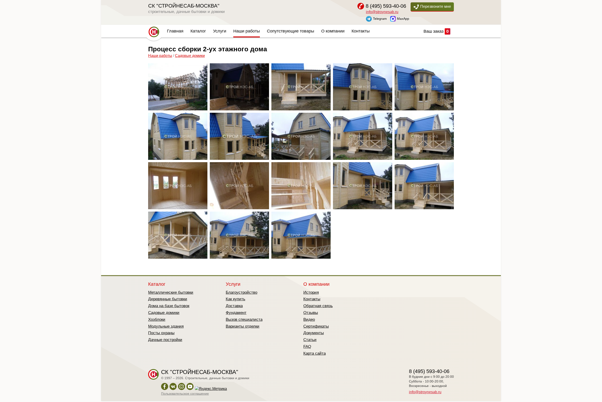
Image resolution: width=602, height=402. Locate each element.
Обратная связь (318, 306)
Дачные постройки (165, 340)
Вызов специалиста (244, 319)
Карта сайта (314, 353)
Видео (309, 319)
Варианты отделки (242, 326)
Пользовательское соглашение (185, 393)
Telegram (380, 18)
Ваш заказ (436, 31)
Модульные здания (166, 326)
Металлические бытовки (170, 292)
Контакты (361, 31)
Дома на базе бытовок (168, 306)
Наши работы (246, 31)
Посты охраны (161, 333)
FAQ (307, 346)
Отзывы (310, 312)
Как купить (235, 299)
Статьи (310, 340)
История (311, 292)
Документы (313, 333)
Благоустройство (241, 292)
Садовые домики (190, 56)
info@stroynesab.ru (382, 12)
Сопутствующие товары (290, 31)
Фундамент (236, 312)
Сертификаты (316, 326)
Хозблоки (156, 319)
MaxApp (403, 18)
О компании (333, 31)
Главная (175, 31)
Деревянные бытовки (167, 299)
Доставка (234, 306)
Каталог (198, 31)
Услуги (219, 31)
